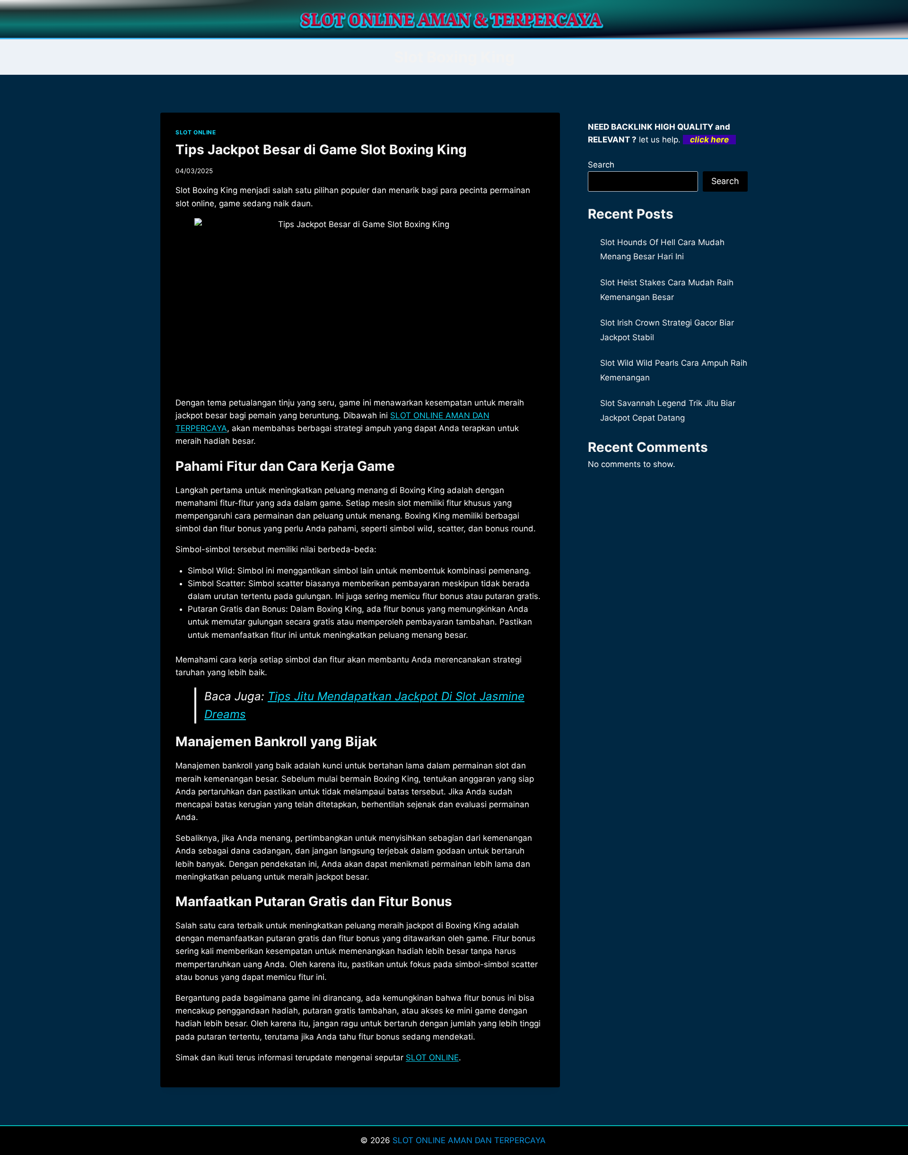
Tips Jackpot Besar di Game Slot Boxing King (321, 149)
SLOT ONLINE (195, 132)
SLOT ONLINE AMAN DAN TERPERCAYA (470, 1140)
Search (601, 164)
